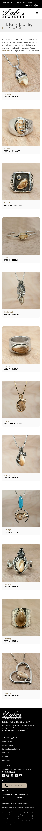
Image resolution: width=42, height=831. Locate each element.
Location (5, 756)
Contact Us (6, 760)
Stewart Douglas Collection (11, 749)
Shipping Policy (7, 807)
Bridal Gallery (7, 742)
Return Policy (18, 807)
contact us (6, 51)
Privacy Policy (29, 807)
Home (4, 28)
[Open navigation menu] (37, 13)
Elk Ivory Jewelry (8, 745)
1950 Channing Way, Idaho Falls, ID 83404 (17, 769)
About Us (5, 753)
